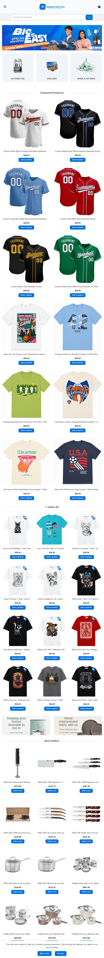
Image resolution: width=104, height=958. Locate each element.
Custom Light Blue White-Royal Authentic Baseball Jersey (26, 219)
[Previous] (2, 70)
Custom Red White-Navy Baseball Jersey (77, 219)
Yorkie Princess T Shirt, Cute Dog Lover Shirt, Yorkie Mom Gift (17, 599)
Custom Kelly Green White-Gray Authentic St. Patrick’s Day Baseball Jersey (78, 286)
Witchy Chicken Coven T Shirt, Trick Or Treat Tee (52, 700)
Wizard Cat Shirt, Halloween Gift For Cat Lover (52, 649)
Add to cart (17, 791)
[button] (5, 7)
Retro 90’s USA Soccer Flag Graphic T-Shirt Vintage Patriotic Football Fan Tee (78, 489)
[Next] (102, 70)
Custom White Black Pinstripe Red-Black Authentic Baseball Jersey (26, 151)
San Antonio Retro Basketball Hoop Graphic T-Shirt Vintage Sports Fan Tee (26, 489)
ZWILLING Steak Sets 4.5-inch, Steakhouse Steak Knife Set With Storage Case (86, 833)
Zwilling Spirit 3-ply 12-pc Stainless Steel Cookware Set (86, 883)
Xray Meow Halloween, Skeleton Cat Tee (17, 649)
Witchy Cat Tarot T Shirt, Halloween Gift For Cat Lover (86, 700)
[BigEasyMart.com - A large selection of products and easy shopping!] (52, 7)
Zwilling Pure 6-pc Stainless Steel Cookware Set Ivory (86, 934)
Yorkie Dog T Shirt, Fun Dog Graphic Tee (86, 599)
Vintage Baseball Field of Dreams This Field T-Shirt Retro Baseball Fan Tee (26, 422)
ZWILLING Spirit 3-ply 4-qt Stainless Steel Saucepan (17, 883)
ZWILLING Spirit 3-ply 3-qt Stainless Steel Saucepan (52, 883)
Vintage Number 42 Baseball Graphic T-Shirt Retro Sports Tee (78, 354)
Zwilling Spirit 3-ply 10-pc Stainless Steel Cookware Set (17, 934)
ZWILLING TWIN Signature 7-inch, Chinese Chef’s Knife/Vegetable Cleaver (52, 782)
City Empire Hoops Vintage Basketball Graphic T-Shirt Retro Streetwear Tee (78, 422)
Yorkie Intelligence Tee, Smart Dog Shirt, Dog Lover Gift (52, 599)
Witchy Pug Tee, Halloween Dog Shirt (17, 700)
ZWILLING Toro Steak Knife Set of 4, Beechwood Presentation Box (52, 833)
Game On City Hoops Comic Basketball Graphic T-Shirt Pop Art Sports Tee (26, 354)
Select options (26, 160)
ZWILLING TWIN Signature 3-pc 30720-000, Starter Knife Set (86, 782)
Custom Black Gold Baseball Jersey (26, 286)
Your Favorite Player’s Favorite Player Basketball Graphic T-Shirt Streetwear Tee (52, 548)
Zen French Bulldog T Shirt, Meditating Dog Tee (17, 548)
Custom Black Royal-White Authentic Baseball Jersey (77, 151)
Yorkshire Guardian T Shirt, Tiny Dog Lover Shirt (86, 548)
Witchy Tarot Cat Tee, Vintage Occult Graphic (86, 649)
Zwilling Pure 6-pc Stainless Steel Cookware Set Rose (52, 934)
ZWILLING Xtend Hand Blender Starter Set (17, 782)
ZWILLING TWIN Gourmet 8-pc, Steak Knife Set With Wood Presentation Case (17, 833)
